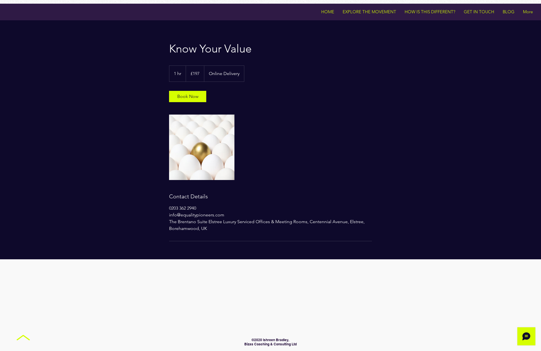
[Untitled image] (201, 147)
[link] (187, 96)
